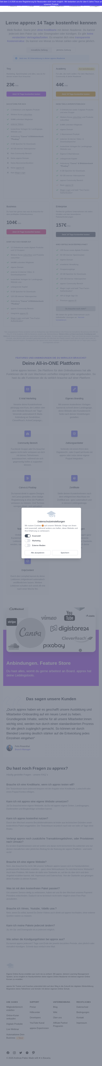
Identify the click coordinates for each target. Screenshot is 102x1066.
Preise (31, 6)
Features (12, 6)
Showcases (44, 6)
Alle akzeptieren (37, 553)
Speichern (65, 553)
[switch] (28, 535)
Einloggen (94, 6)
